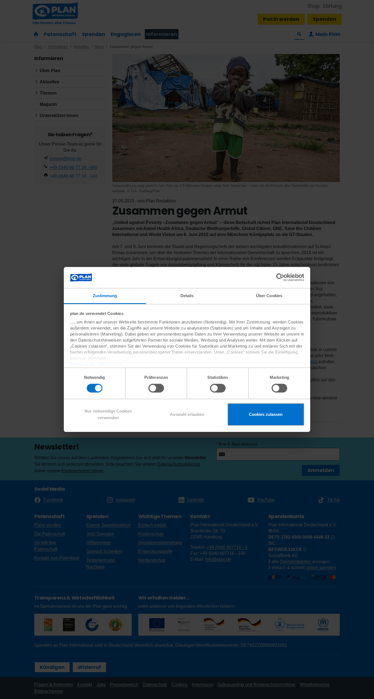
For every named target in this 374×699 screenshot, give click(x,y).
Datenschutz (83, 364)
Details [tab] (187, 295)
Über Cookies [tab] (269, 295)
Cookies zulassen (266, 414)
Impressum (110, 364)
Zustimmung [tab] (105, 295)
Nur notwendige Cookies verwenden (108, 414)
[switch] (156, 388)
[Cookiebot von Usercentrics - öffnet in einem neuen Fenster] (280, 277)
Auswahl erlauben (187, 414)
